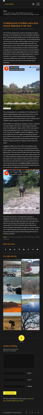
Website (30, 386)
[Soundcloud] (29, 412)
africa (8, 237)
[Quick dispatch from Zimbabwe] (31, 286)
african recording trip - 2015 (18, 237)
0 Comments (15, 28)
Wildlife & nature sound (26, 13)
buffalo (29, 237)
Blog (4, 11)
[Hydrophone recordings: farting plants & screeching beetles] (12, 268)
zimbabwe (6, 239)
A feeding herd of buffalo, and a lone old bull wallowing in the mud (20, 24)
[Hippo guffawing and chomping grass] (31, 303)
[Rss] (35, 412)
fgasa (33, 237)
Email (30, 380)
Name (30, 373)
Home (13, 13)
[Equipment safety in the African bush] (31, 268)
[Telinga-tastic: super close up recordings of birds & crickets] (12, 321)
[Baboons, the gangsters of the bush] (31, 321)
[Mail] (38, 412)
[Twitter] (26, 412)
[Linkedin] (32, 412)
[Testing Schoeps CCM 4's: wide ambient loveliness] (12, 286)
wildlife (37, 237)
